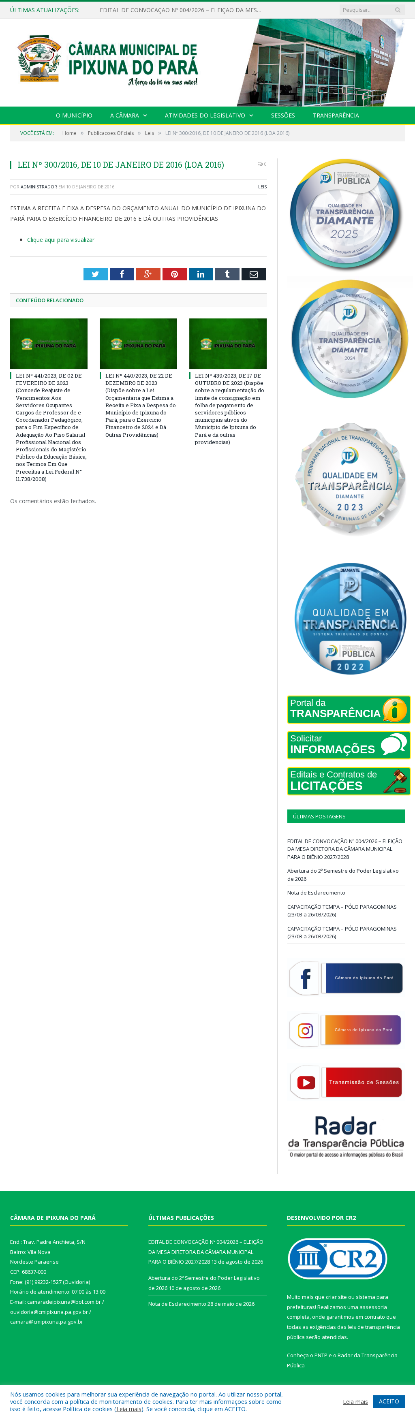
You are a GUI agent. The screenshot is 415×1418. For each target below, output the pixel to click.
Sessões (283, 115)
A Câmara (124, 115)
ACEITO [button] (389, 1401)
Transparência (336, 115)
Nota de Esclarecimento (316, 892)
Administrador (39, 187)
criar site (336, 1297)
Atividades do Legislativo (205, 115)
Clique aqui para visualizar (60, 239)
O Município (74, 115)
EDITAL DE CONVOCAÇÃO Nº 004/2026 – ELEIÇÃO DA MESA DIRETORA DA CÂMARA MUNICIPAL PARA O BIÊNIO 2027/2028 (344, 849)
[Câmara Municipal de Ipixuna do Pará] (207, 60)
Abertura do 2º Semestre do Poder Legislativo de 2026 (171, 10)
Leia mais (128, 1409)
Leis (262, 187)
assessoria (373, 1307)
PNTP (320, 1355)
